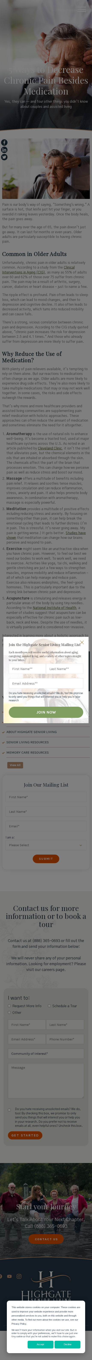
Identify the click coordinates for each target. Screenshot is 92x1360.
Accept (40, 1344)
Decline (67, 1344)
